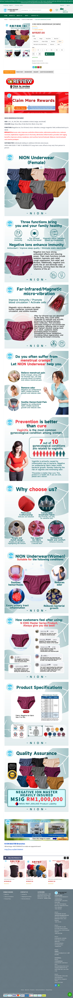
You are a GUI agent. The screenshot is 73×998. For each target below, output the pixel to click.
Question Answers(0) (46, 72)
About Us (19, 15)
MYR (21, 5)
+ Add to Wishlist (37, 29)
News (26, 15)
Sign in (68, 5)
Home (5, 15)
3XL (62, 50)
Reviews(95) (28, 72)
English (10, 5)
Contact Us (34, 15)
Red (59, 44)
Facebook (56, 985)
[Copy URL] (41, 67)
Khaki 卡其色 (45, 41)
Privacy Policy (7, 899)
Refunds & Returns (26, 899)
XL (46, 50)
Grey (35, 38)
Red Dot (53, 41)
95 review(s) (35, 28)
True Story (19, 72)
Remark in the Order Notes (40, 44)
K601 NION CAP (29, 879)
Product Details (9, 72)
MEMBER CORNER (47, 898)
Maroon (52, 44)
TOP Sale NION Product (43, 894)
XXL (51, 50)
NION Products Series (15, 19)
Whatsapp (58, 985)
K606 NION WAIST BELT (9, 879)
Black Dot (36, 41)
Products (12, 15)
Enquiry (36, 72)
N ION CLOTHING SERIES (27, 19)
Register (62, 5)
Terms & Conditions (9, 896)
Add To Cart (50, 54)
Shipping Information (26, 896)
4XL (57, 50)
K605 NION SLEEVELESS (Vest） (55, 879)
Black (59, 41)
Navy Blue (48, 38)
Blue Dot (56, 38)
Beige (41, 38)
